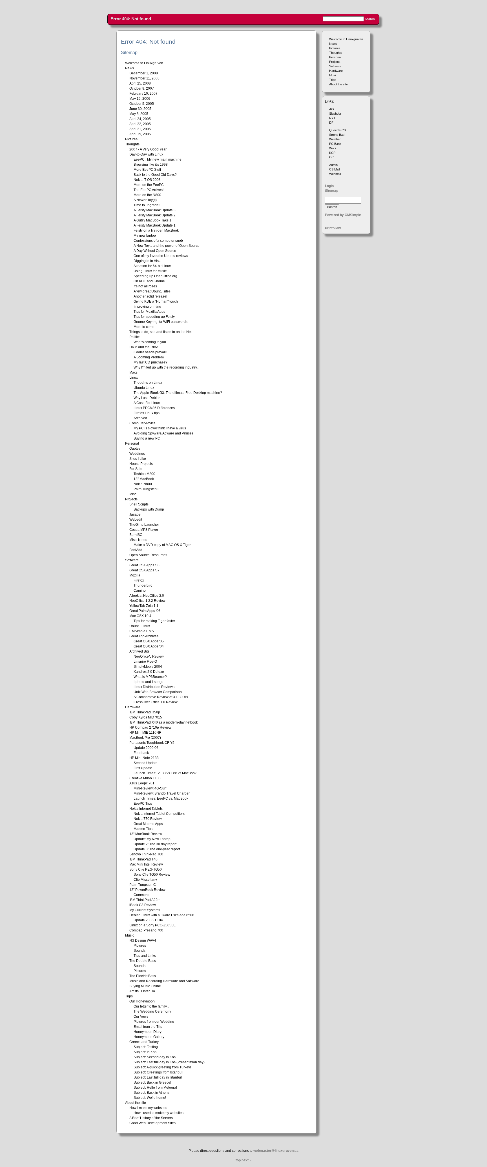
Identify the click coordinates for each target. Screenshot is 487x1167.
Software (335, 66)
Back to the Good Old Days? (155, 175)
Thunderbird (143, 585)
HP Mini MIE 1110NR (145, 733)
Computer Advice (142, 423)
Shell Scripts (139, 504)
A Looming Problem (149, 357)
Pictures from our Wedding (154, 1022)
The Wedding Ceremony (152, 1011)
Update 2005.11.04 (148, 920)
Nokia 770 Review (148, 819)
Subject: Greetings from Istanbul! (158, 1072)
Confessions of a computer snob (158, 241)
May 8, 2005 (138, 114)
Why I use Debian (147, 398)
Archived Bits (139, 651)
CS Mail (334, 169)
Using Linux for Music (150, 271)
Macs (133, 372)
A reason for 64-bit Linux (152, 266)
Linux (133, 378)
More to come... (145, 327)
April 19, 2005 (140, 134)
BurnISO (135, 535)
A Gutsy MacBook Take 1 (152, 220)
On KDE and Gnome (149, 281)
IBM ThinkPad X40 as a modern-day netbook (163, 722)
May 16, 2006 (139, 99)
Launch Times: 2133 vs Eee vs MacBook (165, 773)
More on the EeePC (149, 185)
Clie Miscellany (145, 880)
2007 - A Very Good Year (148, 149)
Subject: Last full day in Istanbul (158, 1077)
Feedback (141, 753)
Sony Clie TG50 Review (152, 875)
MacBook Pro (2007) (145, 738)
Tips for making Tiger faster (154, 621)
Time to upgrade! (147, 205)
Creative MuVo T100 (145, 778)
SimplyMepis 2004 (148, 667)
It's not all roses (145, 286)
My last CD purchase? (150, 362)
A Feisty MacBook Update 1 (155, 225)
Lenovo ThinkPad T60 (146, 854)
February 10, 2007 (143, 94)
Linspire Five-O (145, 662)
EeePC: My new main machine (157, 159)
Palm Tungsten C (147, 489)
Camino (140, 591)
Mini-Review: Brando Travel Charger (162, 793)
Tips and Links (145, 956)
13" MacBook (144, 479)
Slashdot (335, 113)
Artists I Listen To (142, 991)
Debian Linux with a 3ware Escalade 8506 (161, 915)
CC (331, 157)
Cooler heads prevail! (150, 352)
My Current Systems (144, 910)
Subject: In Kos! (145, 1052)
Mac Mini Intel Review (146, 864)
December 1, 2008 (143, 73)
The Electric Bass (142, 976)
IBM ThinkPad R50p (144, 712)
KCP (332, 152)
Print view (333, 228)
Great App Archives (143, 636)
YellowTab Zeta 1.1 (143, 606)
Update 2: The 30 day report (155, 844)
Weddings (137, 454)
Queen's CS (337, 130)
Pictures (140, 946)
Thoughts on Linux (148, 383)
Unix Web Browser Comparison (158, 692)
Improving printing (147, 307)
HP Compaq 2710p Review (150, 727)
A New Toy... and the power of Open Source (167, 246)
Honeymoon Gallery (149, 1037)
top (238, 1160)
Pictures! (335, 48)
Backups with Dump (149, 509)
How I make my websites (148, 1108)
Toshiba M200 (144, 474)
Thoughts (335, 52)
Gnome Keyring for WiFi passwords (160, 322)
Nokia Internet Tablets (146, 809)
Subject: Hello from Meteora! (155, 1088)
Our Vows (141, 1017)
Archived (140, 418)
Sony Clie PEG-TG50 (145, 869)
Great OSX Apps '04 (149, 646)
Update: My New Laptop (152, 839)
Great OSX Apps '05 (149, 641)
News (333, 43)
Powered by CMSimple (343, 215)
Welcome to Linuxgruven (346, 39)
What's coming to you (150, 342)
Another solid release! (150, 296)
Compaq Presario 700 (146, 930)
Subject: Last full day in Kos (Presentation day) (169, 1062)
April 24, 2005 (140, 119)
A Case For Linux (147, 403)
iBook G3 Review (142, 905)
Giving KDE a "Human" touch (156, 301)
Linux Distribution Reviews (154, 687)
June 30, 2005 (140, 109)
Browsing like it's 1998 (151, 165)
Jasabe (135, 514)
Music (333, 75)
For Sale (135, 469)
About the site (338, 84)
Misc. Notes (138, 540)
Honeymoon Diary (147, 1032)
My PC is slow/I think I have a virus (160, 428)
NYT (332, 118)
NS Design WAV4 (142, 940)
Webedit (135, 520)
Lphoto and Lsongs (148, 682)
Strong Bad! (337, 134)
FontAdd (135, 550)
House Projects (141, 464)
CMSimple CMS (141, 631)
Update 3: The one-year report (157, 849)
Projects (334, 61)
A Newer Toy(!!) (145, 200)
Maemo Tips (143, 829)
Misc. (133, 494)
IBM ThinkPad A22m (144, 900)
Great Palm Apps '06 (144, 611)
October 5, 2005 (141, 104)
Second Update (146, 763)
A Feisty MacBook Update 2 (155, 215)
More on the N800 (147, 195)
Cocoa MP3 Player (143, 530)
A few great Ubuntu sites (152, 291)
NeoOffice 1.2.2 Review (147, 601)
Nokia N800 (143, 484)
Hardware (336, 70)
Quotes (134, 449)
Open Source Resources (148, 555)
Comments (142, 895)
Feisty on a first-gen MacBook (156, 230)
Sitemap (331, 191)
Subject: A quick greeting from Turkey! (162, 1067)
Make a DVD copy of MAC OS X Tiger (162, 545)
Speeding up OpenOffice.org (155, 276)
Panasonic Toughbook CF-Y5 (151, 743)
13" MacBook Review (145, 834)
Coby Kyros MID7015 (145, 717)
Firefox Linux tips (147, 413)
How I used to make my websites (158, 1113)
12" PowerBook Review (147, 890)
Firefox (139, 580)
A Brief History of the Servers (151, 1118)
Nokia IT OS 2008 (147, 180)
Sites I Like (137, 459)
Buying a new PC (147, 438)
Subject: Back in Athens (151, 1093)
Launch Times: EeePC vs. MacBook (161, 798)
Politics (134, 337)
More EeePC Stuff (147, 170)
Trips (332, 79)
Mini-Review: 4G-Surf (150, 788)
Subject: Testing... (147, 1047)
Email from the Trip (148, 1027)
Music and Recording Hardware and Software (164, 981)
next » (246, 1160)
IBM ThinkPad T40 (143, 859)
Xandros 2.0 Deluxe (149, 672)
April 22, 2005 (140, 124)
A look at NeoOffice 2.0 (146, 596)
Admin (333, 165)
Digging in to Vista (147, 261)
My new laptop (145, 236)
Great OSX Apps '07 (144, 570)
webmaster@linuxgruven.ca (275, 1151)
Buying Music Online (145, 986)
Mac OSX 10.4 (140, 616)
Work (333, 148)
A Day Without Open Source (155, 251)
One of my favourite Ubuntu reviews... (162, 256)
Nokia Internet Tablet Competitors (159, 814)
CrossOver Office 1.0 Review (156, 702)
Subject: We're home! (150, 1098)
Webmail (335, 174)
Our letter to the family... (151, 1006)
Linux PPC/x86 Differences (154, 408)
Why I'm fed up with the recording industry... (166, 367)
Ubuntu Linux (144, 388)
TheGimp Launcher (144, 525)
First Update (143, 768)
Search (370, 19)
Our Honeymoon (142, 1001)
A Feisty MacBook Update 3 (155, 210)
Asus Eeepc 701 (141, 783)
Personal (335, 57)
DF (331, 122)
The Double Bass (142, 961)
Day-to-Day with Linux (146, 154)
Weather (335, 139)
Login (329, 186)
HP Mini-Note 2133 (144, 758)
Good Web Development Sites (152, 1123)
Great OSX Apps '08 (144, 565)
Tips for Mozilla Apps (149, 312)
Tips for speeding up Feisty (154, 317)
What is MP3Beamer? (150, 677)
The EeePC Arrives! (148, 190)
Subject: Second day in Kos (155, 1057)
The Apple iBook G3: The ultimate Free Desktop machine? (178, 393)
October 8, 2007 (141, 88)
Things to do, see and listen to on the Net (160, 332)
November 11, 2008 (144, 78)
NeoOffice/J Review (149, 656)
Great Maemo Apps (148, 824)
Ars (331, 109)
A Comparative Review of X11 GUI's (161, 697)
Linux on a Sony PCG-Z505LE (152, 925)
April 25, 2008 (140, 83)
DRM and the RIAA (143, 347)
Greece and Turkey (144, 1042)
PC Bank (335, 143)
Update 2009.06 (146, 748)
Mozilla (134, 575)
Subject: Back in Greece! (152, 1082)
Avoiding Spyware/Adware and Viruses (163, 433)
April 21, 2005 (140, 129)
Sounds (139, 951)
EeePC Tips (143, 804)
